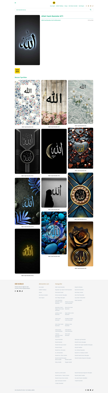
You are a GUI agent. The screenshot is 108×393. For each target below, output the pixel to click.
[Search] (90, 10)
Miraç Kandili (58, 362)
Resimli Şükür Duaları (80, 375)
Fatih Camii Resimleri (58, 319)
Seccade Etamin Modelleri (81, 378)
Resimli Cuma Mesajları (80, 342)
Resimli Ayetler (58, 342)
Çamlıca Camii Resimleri (58, 313)
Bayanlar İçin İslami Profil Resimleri (63, 289)
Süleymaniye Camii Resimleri (58, 330)
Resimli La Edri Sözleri (60, 372)
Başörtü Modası (79, 287)
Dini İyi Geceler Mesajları (61, 295)
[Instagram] (86, 6)
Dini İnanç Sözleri (79, 292)
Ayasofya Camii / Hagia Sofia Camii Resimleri (59, 309)
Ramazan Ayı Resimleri (80, 339)
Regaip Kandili (68, 362)
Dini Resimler (18, 390)
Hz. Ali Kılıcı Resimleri (80, 350)
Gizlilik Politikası (59, 6)
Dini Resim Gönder (73, 6)
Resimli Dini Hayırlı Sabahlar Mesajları (83, 344)
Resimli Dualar (58, 347)
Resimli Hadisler (78, 347)
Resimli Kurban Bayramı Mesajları (83, 358)
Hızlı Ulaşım (81, 6)
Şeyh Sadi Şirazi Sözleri (60, 380)
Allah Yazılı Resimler (46, 20)
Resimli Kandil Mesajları (60, 358)
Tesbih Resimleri (79, 380)
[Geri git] (15, 3)
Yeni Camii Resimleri (67, 334)
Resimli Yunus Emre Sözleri (61, 378)
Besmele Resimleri (79, 289)
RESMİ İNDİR (17, 70)
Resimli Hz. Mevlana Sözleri (81, 352)
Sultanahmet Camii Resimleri (68, 330)
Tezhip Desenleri (59, 383)
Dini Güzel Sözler (59, 292)
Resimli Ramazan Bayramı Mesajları (83, 372)
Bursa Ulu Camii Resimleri (69, 308)
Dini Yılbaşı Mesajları (60, 297)
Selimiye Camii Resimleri (68, 324)
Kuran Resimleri (59, 339)
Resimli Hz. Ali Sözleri (60, 350)
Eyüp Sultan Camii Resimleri (69, 313)
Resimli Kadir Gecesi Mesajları (82, 355)
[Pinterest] (88, 6)
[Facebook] (90, 6)
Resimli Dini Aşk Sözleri (60, 344)
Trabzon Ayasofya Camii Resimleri (59, 335)
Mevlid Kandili (68, 359)
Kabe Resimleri (78, 300)
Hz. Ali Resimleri (59, 352)
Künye (66, 6)
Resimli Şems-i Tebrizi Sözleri (62, 375)
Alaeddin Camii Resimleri (58, 302)
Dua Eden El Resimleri (80, 297)
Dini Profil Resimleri (56, 20)
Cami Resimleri (58, 300)
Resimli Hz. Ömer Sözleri (61, 355)
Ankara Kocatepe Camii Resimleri (69, 302)
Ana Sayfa (52, 6)
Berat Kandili (58, 359)
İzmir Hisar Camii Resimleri (59, 324)
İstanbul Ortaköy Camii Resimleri (69, 319)
